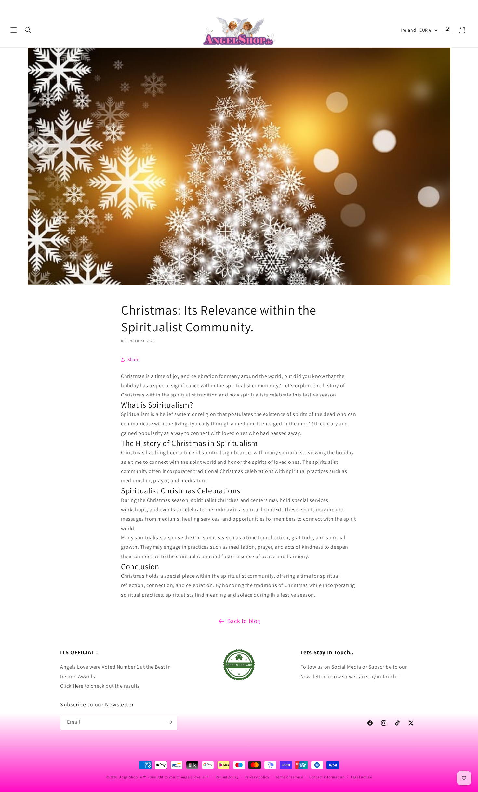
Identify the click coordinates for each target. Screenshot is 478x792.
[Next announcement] (465, 6)
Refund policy (227, 777)
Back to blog (243, 620)
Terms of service (289, 777)
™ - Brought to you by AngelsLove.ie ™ (176, 777)
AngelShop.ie (130, 777)
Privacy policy (257, 777)
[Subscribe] (170, 722)
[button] (14, 30)
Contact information (326, 777)
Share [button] (133, 359)
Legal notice (361, 777)
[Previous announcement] (13, 6)
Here (78, 685)
